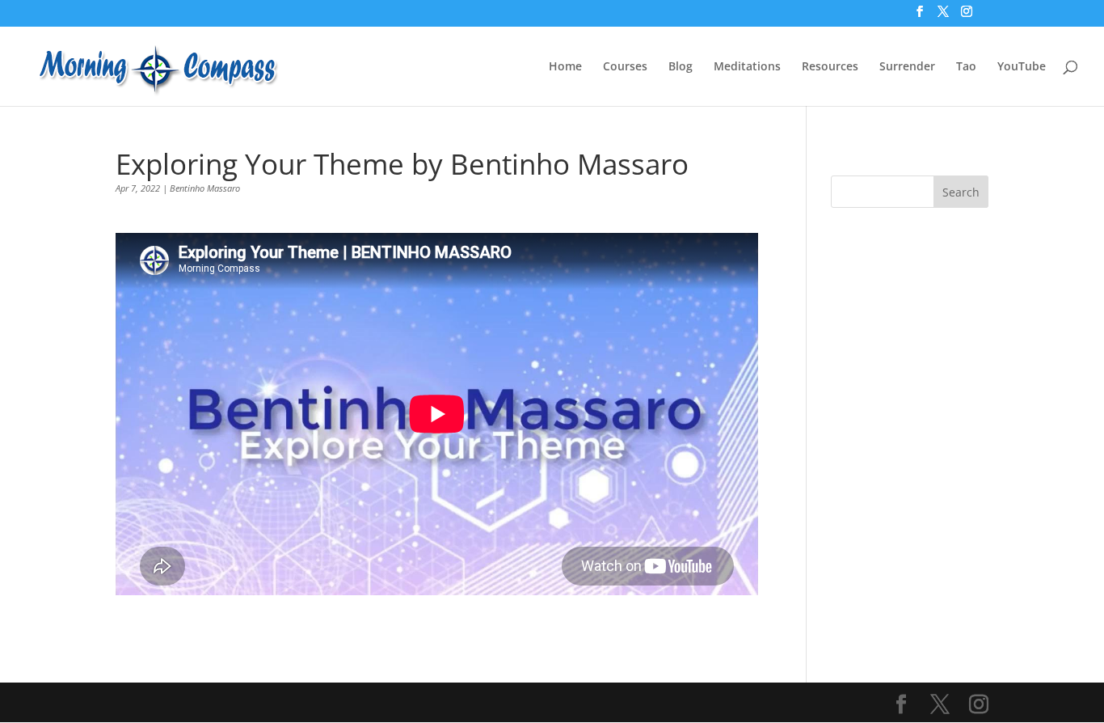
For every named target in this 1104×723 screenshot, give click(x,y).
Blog (680, 67)
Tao (966, 67)
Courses (625, 67)
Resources (830, 67)
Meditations (747, 67)
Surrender (907, 67)
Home (565, 67)
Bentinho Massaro (205, 188)
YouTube (1021, 67)
